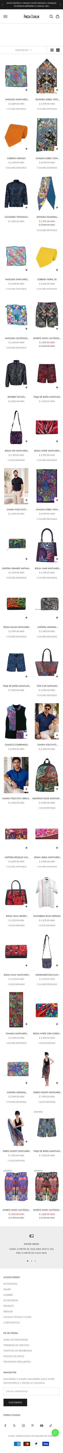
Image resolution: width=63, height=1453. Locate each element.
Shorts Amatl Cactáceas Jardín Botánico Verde (47, 1210)
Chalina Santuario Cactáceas (16, 1033)
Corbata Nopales (16, 158)
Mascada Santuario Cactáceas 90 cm (16, 99)
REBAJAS (8, 1311)
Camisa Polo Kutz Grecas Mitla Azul (16, 798)
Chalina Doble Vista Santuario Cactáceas (47, 509)
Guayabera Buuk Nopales (47, 916)
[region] (31, 1244)
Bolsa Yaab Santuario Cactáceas (47, 568)
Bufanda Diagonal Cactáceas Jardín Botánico (47, 217)
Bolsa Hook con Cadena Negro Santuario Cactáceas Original (47, 1033)
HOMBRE (8, 1295)
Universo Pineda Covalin (17, 1317)
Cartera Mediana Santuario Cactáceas (16, 1092)
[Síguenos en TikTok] (50, 1425)
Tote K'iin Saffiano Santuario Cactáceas (47, 686)
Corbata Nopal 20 (47, 279)
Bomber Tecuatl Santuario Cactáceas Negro (16, 397)
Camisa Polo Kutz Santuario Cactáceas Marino (47, 744)
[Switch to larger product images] (52, 50)
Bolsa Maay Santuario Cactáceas (16, 975)
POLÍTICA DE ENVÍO (14, 1356)
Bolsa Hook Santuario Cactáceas (46, 450)
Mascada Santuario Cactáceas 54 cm (16, 279)
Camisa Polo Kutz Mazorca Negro (16, 509)
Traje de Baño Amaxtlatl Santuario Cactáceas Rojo (46, 397)
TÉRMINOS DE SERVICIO (16, 1345)
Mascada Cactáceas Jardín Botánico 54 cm (16, 338)
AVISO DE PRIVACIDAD (16, 1339)
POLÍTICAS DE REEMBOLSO (18, 1350)
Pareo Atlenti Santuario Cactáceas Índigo (16, 1151)
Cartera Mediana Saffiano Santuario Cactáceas (47, 627)
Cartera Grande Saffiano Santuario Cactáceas (16, 568)
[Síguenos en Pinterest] (32, 1425)
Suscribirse (15, 1402)
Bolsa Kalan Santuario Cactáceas (16, 627)
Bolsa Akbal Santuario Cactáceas (46, 857)
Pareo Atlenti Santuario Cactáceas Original (46, 1092)
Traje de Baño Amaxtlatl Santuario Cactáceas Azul (16, 686)
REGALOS (9, 1306)
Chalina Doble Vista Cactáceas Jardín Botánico (47, 158)
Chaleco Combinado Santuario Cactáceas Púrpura (16, 744)
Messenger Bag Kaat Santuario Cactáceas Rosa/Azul (47, 975)
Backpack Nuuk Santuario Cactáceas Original (47, 798)
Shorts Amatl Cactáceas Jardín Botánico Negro (47, 338)
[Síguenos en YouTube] (41, 1425)
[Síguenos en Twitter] (14, 1425)
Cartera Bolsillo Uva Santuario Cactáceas (16, 857)
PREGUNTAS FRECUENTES (17, 1361)
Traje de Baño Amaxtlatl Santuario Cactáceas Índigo (46, 1151)
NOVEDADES (10, 1284)
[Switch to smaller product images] (57, 50)
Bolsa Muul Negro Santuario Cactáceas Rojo (16, 916)
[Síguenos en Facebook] (5, 1425)
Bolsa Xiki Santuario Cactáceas (16, 450)
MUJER (7, 1289)
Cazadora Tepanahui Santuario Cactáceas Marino (16, 217)
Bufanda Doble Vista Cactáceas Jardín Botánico (47, 99)
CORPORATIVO (12, 1322)
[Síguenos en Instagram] (23, 1425)
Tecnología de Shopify (43, 1436)
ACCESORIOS (11, 1300)
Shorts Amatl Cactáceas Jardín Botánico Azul (16, 1210)
